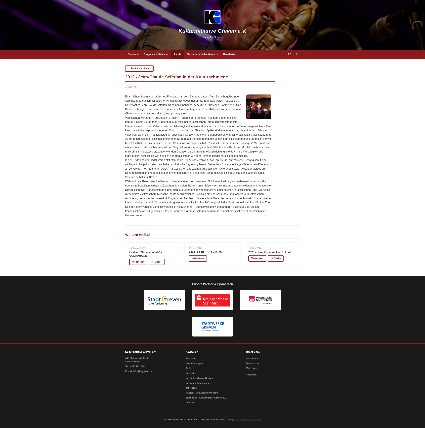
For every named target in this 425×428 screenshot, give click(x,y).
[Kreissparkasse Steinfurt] (212, 300)
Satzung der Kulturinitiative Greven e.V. (206, 398)
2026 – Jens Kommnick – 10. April (269, 252)
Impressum (191, 388)
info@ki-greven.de (142, 371)
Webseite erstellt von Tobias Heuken (247, 420)
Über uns (190, 402)
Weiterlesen (138, 262)
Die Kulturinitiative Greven (201, 54)
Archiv (177, 54)
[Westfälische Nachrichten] (260, 300)
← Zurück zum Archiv (139, 68)
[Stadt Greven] (164, 300)
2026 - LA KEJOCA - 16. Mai (206, 252)
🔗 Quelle (157, 262)
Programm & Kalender (156, 54)
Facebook (251, 374)
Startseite (133, 54)
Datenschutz (252, 363)
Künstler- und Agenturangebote (202, 393)
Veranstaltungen (194, 363)
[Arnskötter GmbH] (212, 326)
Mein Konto (252, 368)
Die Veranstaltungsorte (198, 383)
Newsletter (229, 54)
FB (289, 54)
